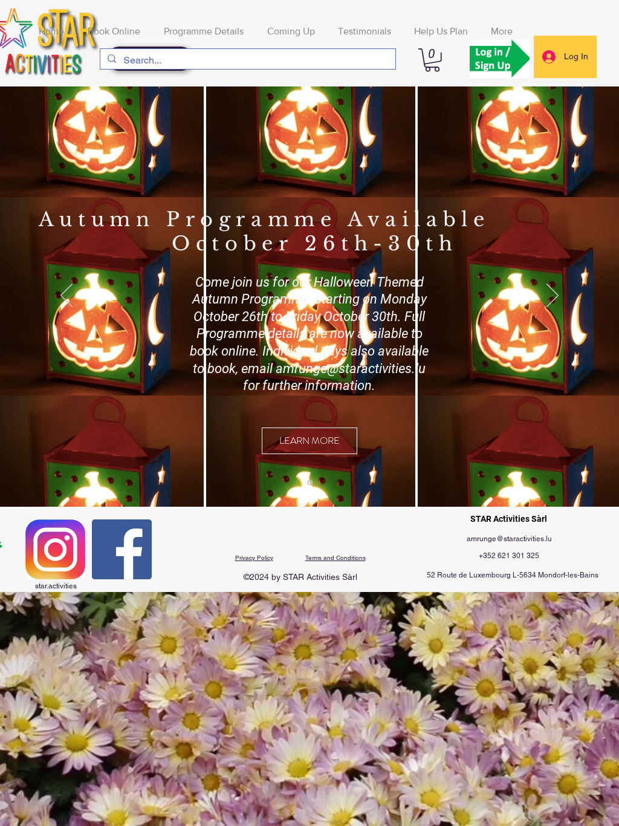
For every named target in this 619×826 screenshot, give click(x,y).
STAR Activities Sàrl (508, 519)
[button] (432, 60)
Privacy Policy (254, 558)
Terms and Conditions (335, 558)
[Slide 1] (310, 482)
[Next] (552, 296)
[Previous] (66, 296)
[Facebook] (122, 549)
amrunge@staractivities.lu (351, 368)
